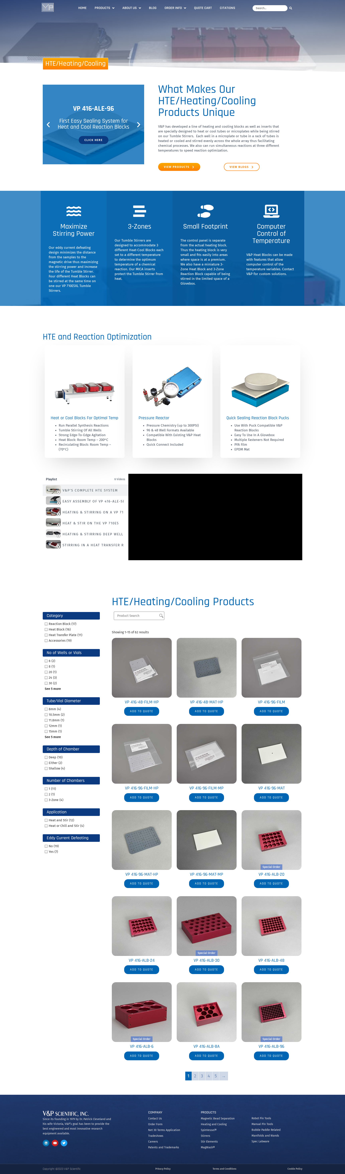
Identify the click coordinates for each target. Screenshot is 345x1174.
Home (82, 8)
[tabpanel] (215, 517)
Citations (227, 8)
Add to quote (141, 711)
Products (102, 8)
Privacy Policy (163, 1168)
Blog (153, 8)
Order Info (173, 8)
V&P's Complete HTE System (90, 490)
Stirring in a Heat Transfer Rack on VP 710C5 (93, 545)
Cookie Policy (295, 1168)
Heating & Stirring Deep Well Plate (93, 534)
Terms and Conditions (224, 1168)
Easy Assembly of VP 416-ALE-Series (93, 501)
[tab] (85, 490)
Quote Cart (203, 8)
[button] (48, 124)
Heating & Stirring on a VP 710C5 (93, 512)
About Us (129, 8)
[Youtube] (55, 1143)
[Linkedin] (46, 1143)
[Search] (291, 8)
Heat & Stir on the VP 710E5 (90, 523)
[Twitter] (64, 1143)
